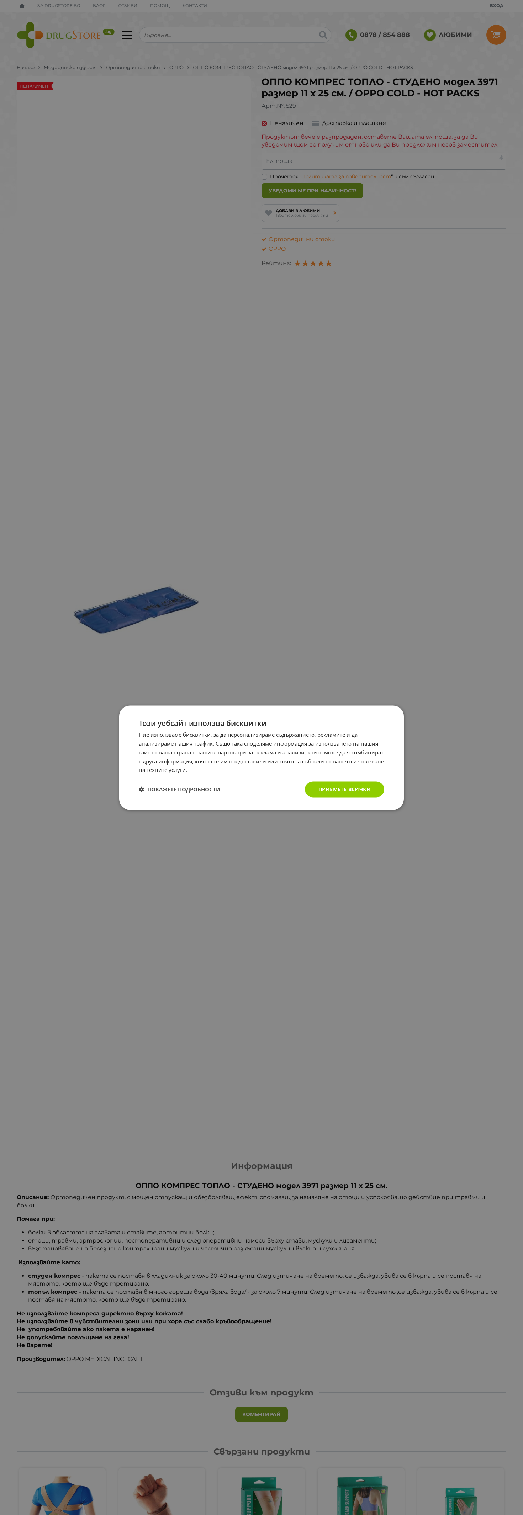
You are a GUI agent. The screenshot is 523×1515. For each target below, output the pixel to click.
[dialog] (261, 757)
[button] (179, 789)
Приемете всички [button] (344, 788)
